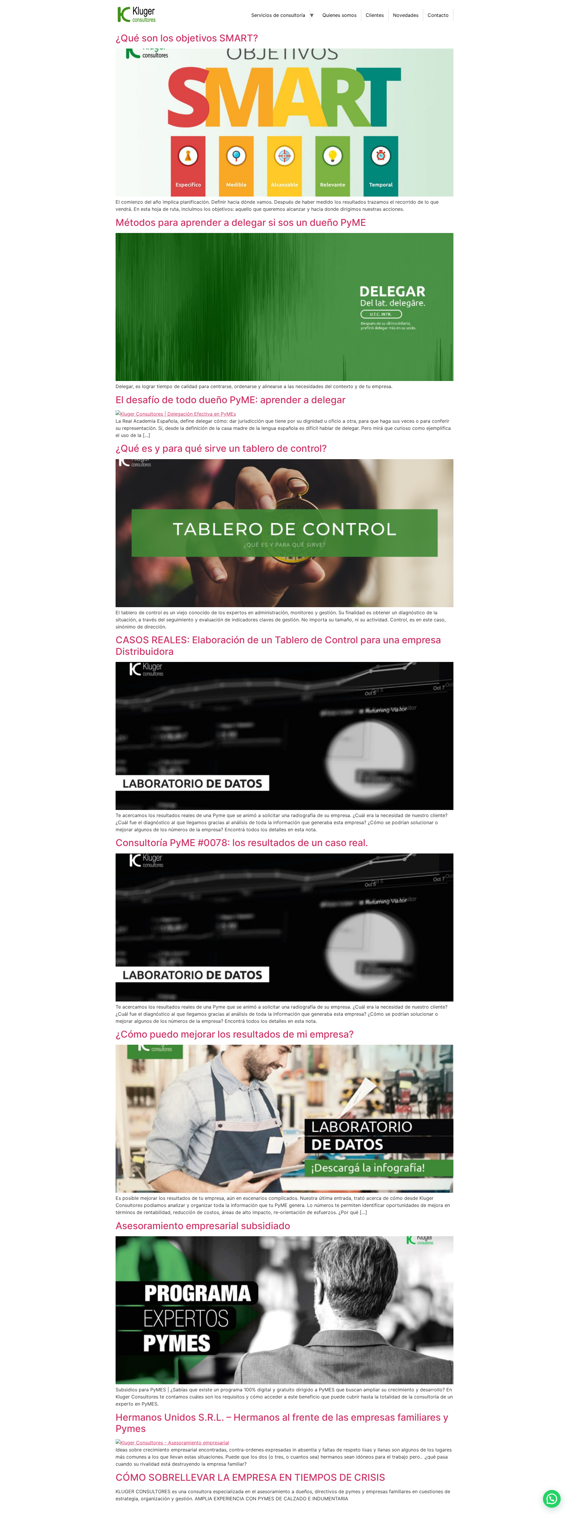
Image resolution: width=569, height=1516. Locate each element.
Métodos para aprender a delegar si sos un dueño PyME (241, 222)
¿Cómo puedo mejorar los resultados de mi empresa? (235, 1034)
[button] (552, 1499)
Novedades (405, 15)
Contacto (438, 15)
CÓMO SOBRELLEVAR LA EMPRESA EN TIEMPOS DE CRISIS (250, 1477)
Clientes (375, 15)
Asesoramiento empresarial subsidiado (203, 1226)
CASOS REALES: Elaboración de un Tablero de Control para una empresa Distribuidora (278, 645)
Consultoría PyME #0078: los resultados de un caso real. (242, 842)
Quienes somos (339, 15)
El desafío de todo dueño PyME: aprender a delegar (231, 400)
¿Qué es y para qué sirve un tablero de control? (221, 448)
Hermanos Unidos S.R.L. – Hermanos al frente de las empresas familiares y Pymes (282, 1422)
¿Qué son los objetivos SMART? (187, 38)
